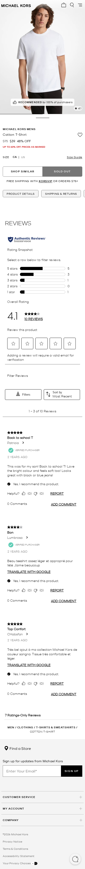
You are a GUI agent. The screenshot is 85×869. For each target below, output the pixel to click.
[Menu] (80, 5)
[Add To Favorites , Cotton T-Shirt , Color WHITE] (80, 135)
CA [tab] (15, 157)
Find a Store (20, 748)
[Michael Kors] (16, 5)
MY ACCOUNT (13, 808)
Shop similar (22, 171)
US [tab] (23, 157)
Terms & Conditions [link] (15, 848)
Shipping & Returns (61, 193)
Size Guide (74, 157)
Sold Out (62, 171)
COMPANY (11, 820)
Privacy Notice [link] (12, 841)
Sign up (72, 771)
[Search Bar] (72, 5)
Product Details (21, 193)
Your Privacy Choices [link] (17, 863)
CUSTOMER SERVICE (19, 797)
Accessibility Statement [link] (18, 856)
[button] (75, 859)
